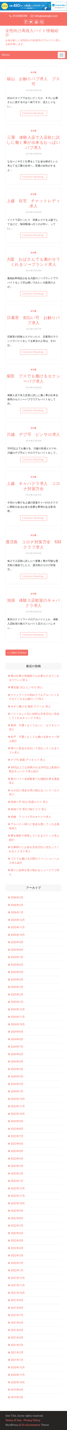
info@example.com (46, 16)
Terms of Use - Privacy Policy (22, 1420)
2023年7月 (17, 1136)
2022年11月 (18, 1195)
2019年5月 (17, 1397)
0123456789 (20, 16)
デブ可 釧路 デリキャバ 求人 (28, 759)
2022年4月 (17, 1248)
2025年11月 (18, 927)
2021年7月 (17, 1315)
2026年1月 (17, 912)
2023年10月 (18, 1113)
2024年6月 (17, 1054)
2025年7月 (17, 957)
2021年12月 (18, 1278)
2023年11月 (18, 1106)
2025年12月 (18, 920)
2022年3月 (17, 1255)
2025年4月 (17, 979)
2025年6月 (17, 964)
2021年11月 (18, 1285)
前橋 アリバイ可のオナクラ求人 (31, 816)
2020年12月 (18, 1367)
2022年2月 (17, 1263)
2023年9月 (17, 1121)
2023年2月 (17, 1173)
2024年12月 (18, 1009)
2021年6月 (17, 1322)
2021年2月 (17, 1352)
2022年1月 (17, 1270)
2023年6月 (17, 1143)
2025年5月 (17, 972)
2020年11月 (18, 1374)
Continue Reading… (33, 113)
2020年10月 (18, 1382)
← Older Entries (16, 652)
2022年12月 (18, 1188)
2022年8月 (17, 1218)
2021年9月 (17, 1300)
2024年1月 (17, 1091)
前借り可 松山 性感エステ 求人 (29, 802)
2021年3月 (17, 1345)
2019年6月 (17, 1389)
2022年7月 (17, 1225)
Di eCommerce (30, 1425)
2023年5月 (17, 1151)
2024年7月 (17, 1046)
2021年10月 (18, 1292)
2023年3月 (17, 1166)
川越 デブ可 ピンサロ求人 (33, 434)
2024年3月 (17, 1076)
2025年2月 (17, 994)
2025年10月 (18, 934)
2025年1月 (17, 1002)
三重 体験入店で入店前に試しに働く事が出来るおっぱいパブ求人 (34, 142)
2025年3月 (17, 987)
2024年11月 (18, 1016)
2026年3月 (17, 897)
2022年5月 (17, 1240)
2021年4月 (17, 1337)
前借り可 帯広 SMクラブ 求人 (29, 809)
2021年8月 (17, 1307)
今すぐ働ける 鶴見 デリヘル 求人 (31, 706)
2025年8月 (17, 949)
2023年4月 (17, 1158)
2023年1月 (17, 1181)
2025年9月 (17, 942)
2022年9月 (17, 1210)
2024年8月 (17, 1039)
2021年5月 (17, 1330)
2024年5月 (17, 1061)
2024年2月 (17, 1084)
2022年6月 (17, 1233)
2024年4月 (17, 1069)
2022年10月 (18, 1203)
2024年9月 (17, 1031)
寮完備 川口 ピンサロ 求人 (27, 687)
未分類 (33, 72)
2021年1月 (17, 1360)
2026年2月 (17, 905)
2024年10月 (18, 1024)
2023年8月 (17, 1128)
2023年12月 (18, 1099)
